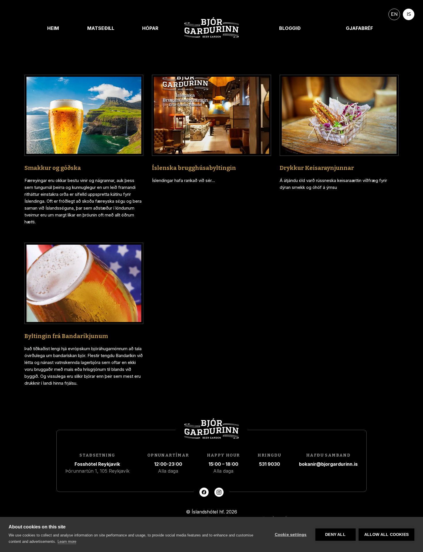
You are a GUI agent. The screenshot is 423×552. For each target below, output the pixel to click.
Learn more (67, 541)
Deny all (335, 534)
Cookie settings (291, 534)
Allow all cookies (386, 534)
